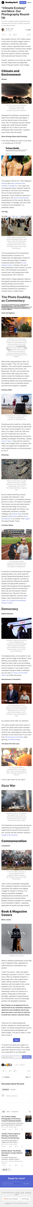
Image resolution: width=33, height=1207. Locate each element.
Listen (29, 30)
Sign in (29, 2)
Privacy (18, 1192)
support (27, 519)
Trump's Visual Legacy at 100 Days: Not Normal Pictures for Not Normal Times (10, 1136)
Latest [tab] (8, 1111)
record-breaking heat (21, 198)
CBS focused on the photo (14, 737)
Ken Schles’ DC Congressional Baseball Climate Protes (13, 600)
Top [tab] (3, 1111)
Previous (6, 1077)
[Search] (30, 1111)
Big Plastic (13, 516)
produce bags (17, 514)
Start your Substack (12, 1199)
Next (27, 1077)
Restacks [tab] (13, 1089)
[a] (28, 1153)
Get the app (25, 1199)
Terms (22, 1192)
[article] (16, 1123)
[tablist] (9, 1089)
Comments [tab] (5, 1089)
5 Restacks (22, 1065)
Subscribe (23, 2)
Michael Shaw (9, 29)
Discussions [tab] (15, 1111)
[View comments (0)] (10, 35)
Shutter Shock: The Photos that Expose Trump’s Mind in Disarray (11, 1153)
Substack (7, 1203)
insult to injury (6, 441)
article (3, 183)
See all (5, 1169)
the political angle (13, 739)
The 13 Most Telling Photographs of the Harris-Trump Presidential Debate (11, 1119)
